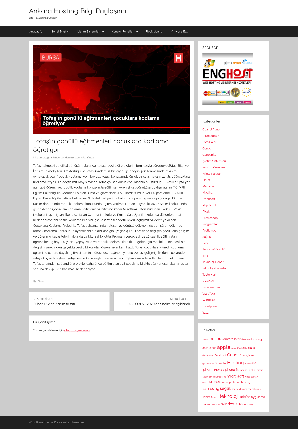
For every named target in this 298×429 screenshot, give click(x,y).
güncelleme (208, 363)
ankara (216, 338)
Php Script (209, 205)
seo (234, 389)
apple (223, 347)
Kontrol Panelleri (123, 31)
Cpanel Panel (211, 129)
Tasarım (215, 397)
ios (254, 363)
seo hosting (241, 389)
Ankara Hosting (251, 339)
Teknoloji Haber (212, 262)
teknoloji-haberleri (214, 268)
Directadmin (210, 136)
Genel (41, 281)
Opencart (208, 199)
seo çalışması (254, 389)
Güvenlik (220, 363)
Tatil (205, 255)
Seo (205, 243)
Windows (208, 299)
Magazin (208, 186)
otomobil (207, 382)
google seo (248, 355)
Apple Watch (236, 348)
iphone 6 (219, 370)
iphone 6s (232, 370)
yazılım (248, 404)
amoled (205, 339)
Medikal (207, 192)
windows (215, 404)
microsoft (235, 376)
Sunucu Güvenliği (214, 249)
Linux (206, 180)
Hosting (235, 362)
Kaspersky (207, 377)
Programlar (210, 224)
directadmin (208, 355)
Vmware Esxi (179, 31)
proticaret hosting (239, 382)
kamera (259, 370)
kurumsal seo (219, 377)
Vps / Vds (209, 293)
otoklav (254, 377)
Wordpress (209, 306)
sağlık (225, 388)
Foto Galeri (209, 142)
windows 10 (232, 404)
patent (225, 382)
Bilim (245, 348)
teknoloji (229, 396)
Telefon (245, 397)
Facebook (220, 355)
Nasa (247, 376)
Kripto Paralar (211, 173)
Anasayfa (35, 31)
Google (234, 354)
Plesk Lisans (154, 31)
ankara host (232, 339)
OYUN (216, 382)
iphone (207, 370)
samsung (210, 388)
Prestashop (210, 218)
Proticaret (209, 230)
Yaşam (206, 312)
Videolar (208, 281)
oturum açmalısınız (77, 330)
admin (79, 157)
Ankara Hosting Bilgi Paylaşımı (77, 10)
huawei (248, 363)
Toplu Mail (209, 274)
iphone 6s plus (247, 370)
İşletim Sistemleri (88, 31)
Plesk (206, 211)
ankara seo (209, 348)
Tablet (206, 397)
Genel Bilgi (58, 31)
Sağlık (206, 236)
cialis (251, 348)
